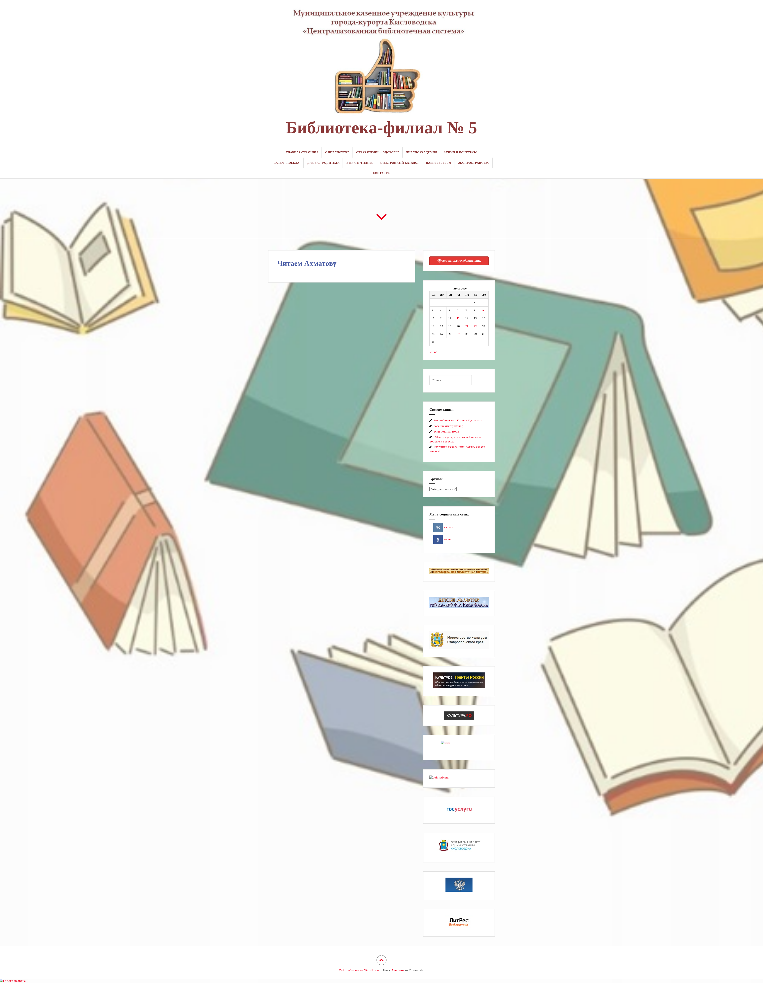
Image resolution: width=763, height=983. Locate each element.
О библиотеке (337, 152)
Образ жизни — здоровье (377, 152)
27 (458, 334)
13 (458, 318)
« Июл (433, 352)
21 (466, 326)
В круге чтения (359, 163)
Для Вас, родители (323, 163)
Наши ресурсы (438, 163)
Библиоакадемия (421, 152)
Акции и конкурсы (460, 152)
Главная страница (302, 152)
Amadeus (397, 970)
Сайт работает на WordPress (359, 970)
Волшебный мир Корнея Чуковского (458, 420)
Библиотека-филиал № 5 (381, 127)
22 (475, 326)
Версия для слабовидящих (461, 260)
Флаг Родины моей (446, 431)
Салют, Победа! (286, 163)
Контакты (381, 173)
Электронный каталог (399, 163)
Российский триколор (448, 426)
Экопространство (473, 163)
